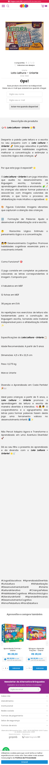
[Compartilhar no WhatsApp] (28, 63)
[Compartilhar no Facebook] (26, 63)
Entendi (24, 762)
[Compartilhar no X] (31, 63)
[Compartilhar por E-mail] (33, 63)
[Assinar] (38, 689)
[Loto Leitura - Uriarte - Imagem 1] (24, 35)
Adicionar (16, 668)
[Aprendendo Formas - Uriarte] (12, 645)
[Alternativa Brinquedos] (24, 6)
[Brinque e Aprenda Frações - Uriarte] (36, 645)
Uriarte (24, 70)
